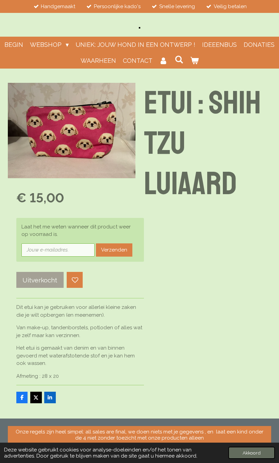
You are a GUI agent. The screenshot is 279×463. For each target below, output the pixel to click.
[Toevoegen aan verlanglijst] (75, 280)
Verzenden (114, 250)
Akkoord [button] (252, 453)
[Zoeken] (178, 60)
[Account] (163, 61)
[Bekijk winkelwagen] (194, 61)
